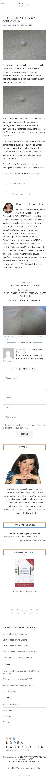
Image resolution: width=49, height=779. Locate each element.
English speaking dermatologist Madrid (20, 651)
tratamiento (34, 173)
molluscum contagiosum (14, 183)
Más (33, 540)
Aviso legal (7, 710)
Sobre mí (6, 722)
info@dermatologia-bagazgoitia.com (18, 685)
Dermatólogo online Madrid (15, 634)
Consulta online (9, 691)
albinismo (32, 509)
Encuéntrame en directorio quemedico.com (24, 761)
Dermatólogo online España (15, 640)
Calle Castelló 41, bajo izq (14, 671)
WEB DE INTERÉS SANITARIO (30, 757)
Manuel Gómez (23, 349)
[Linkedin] (31, 611)
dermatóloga (16, 489)
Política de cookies (11, 704)
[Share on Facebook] (33, 194)
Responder (7, 361)
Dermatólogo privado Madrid (15, 646)
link (41, 167)
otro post (9, 173)
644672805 (7, 537)
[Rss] (37, 611)
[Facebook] (12, 611)
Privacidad (7, 716)
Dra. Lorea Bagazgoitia (23, 25)
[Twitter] (18, 611)
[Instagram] (24, 611)
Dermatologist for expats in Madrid (18, 657)
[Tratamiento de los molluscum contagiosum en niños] (24, 320)
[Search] (46, 4)
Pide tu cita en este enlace (26, 537)
